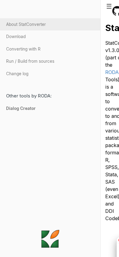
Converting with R (23, 49)
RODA (112, 72)
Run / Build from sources (30, 61)
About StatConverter (26, 24)
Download (16, 36)
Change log (17, 73)
